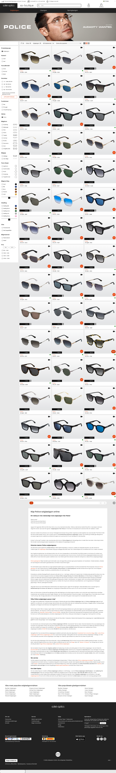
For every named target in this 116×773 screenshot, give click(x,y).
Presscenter (8, 719)
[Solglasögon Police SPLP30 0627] (68, 170)
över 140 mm (8, 89)
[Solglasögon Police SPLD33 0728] (100, 341)
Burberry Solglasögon (35, 695)
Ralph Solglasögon (34, 694)
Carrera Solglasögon (10, 694)
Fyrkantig (5, 124)
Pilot (4, 130)
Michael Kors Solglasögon (36, 690)
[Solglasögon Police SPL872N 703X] (100, 114)
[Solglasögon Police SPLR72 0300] (68, 199)
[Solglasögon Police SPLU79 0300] (35, 256)
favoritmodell (34, 649)
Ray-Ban (42, 612)
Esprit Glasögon (89, 695)
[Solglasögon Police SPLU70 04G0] (35, 227)
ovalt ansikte (6, 168)
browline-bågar (90, 633)
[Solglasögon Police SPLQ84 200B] (68, 85)
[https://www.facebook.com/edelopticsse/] (98, 739)
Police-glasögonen (35, 561)
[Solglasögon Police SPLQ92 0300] (100, 256)
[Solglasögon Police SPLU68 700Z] (100, 454)
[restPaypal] (14, 739)
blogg (58, 627)
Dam (4, 58)
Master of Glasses (84, 642)
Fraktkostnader (36, 721)
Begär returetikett (36, 723)
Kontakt (7, 723)
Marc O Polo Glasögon (64, 694)
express (99, 663)
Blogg (59, 724)
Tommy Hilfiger (56, 612)
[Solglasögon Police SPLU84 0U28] (68, 454)
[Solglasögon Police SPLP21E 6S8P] (100, 312)
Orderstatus (61, 726)
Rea (4, 104)
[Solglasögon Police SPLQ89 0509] (68, 57)
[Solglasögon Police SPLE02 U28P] (68, 114)
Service (34, 716)
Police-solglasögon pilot (46, 634)
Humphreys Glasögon (64, 692)
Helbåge (5, 156)
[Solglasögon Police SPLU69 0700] (100, 398)
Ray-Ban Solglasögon (10, 688)
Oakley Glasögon (62, 690)
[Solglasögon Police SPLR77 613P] (68, 312)
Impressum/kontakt (31, 763)
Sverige (107, 1)
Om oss (7, 716)
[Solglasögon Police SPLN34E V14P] (68, 426)
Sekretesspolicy (22, 763)
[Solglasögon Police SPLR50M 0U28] (100, 170)
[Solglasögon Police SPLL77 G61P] (35, 312)
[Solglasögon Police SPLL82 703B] (100, 426)
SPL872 (44, 628)
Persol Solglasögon (10, 692)
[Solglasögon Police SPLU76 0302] (100, 284)
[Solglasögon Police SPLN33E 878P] (35, 369)
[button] (8, 5)
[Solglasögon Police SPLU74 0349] (100, 142)
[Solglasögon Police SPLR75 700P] (68, 284)
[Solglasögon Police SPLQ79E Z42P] (35, 454)
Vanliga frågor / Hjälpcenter (65, 719)
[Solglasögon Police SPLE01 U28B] (100, 199)
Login (88, 6)
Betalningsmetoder (37, 719)
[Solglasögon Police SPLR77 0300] (68, 341)
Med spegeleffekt (7, 230)
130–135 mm (7, 84)
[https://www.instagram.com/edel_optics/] (101, 739)
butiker (37, 654)
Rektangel (5, 127)
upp (109, 760)
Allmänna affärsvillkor (11, 763)
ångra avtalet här (11, 760)
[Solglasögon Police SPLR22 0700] (100, 369)
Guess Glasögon (89, 690)
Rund (4, 171)
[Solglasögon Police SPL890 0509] (35, 57)
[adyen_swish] (24, 739)
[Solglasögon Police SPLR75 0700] (35, 426)
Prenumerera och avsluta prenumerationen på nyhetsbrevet (70, 722)
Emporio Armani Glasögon (65, 695)
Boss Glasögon (89, 692)
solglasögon (42, 549)
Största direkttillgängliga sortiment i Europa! (15, 1)
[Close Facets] (9, 43)
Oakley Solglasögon (10, 690)
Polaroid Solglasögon (10, 695)
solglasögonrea (35, 675)
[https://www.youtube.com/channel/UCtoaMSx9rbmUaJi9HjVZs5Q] (105, 739)
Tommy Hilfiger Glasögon (91, 694)
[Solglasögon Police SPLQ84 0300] (68, 142)
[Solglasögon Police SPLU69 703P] (68, 256)
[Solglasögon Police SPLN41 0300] (68, 398)
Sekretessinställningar (11, 721)
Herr (4, 61)
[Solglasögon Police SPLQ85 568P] (35, 199)
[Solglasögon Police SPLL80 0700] (35, 483)
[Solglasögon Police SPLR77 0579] (35, 85)
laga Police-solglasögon (46, 643)
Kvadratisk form (82, 633)
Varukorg (101, 6)
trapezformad (6, 176)
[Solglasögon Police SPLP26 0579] (35, 341)
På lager (5, 107)
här (102, 727)
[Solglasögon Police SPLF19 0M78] (100, 483)
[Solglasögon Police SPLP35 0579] (35, 142)
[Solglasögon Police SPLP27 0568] (35, 170)
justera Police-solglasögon (62, 643)
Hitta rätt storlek (9, 96)
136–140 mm (8, 86)
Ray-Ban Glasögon (63, 688)
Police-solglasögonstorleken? (85, 660)
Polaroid (47, 612)
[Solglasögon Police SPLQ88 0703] (100, 227)
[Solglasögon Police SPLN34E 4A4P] (100, 85)
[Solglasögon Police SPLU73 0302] (35, 114)
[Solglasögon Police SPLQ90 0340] (35, 284)
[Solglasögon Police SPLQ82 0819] (35, 398)
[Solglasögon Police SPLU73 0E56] (68, 369)
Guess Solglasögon (34, 692)
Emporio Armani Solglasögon (37, 688)
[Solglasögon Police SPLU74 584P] (100, 57)
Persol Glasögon (89, 688)
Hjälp (59, 716)
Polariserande (6, 227)
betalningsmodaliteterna (62, 665)
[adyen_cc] (6, 739)
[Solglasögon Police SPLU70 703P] (68, 227)
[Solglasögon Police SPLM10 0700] (68, 483)
